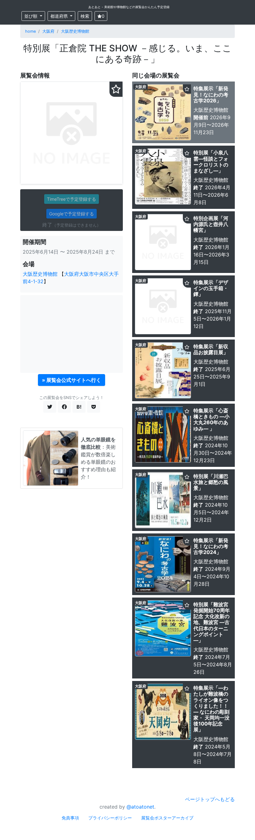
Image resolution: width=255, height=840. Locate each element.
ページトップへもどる (210, 799)
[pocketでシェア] (93, 407)
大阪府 (48, 31)
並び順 (31, 16)
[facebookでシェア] (64, 407)
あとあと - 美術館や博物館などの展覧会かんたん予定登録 (128, 7)
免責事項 (70, 817)
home (30, 31)
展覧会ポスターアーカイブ (167, 817)
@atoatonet (140, 807)
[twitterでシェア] (49, 407)
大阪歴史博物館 (75, 31)
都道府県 (59, 16)
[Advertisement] (71, 334)
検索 (85, 16)
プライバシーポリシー (110, 817)
